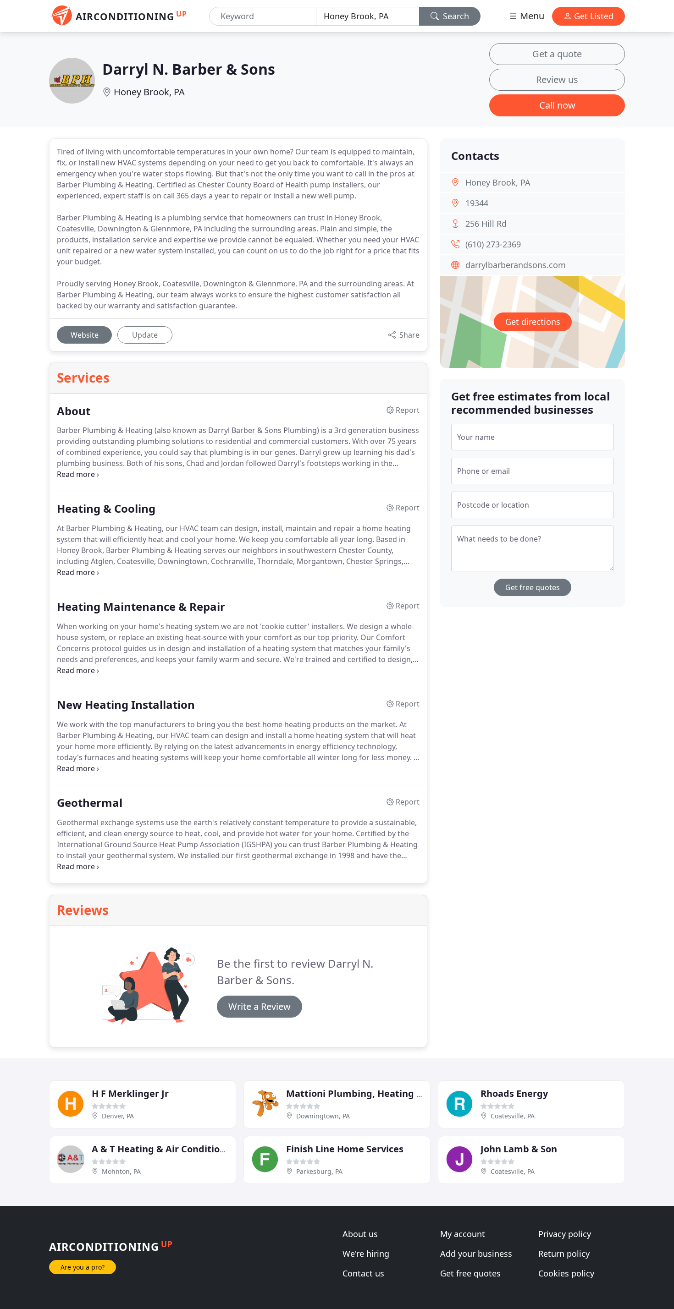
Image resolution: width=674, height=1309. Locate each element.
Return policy (564, 1253)
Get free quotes (532, 587)
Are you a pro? (83, 1267)
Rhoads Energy (514, 1093)
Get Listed (592, 16)
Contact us (363, 1273)
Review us (557, 79)
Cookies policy (566, 1273)
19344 (476, 202)
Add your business (476, 1253)
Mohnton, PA (121, 1171)
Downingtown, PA (323, 1116)
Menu (531, 16)
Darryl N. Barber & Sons (188, 69)
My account (462, 1233)
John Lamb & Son (519, 1149)
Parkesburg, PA (319, 1171)
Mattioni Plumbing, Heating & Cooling (373, 1093)
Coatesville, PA (513, 1116)
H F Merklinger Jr (130, 1093)
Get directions (532, 321)
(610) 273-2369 (493, 244)
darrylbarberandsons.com (515, 264)
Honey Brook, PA (149, 92)
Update (145, 335)
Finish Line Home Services (344, 1149)
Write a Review (259, 1006)
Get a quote (557, 54)
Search (455, 16)
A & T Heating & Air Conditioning (166, 1149)
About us (360, 1233)
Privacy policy (564, 1233)
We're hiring (366, 1253)
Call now (557, 105)
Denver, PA (118, 1116)
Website (85, 335)
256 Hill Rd (486, 223)
